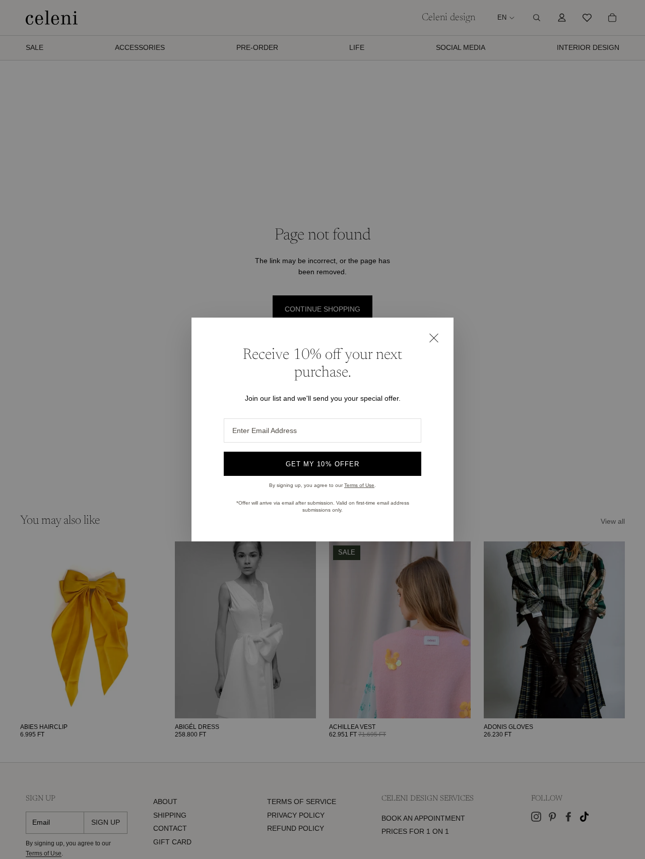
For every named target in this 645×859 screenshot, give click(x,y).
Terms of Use (359, 485)
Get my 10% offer (322, 464)
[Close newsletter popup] (433, 338)
